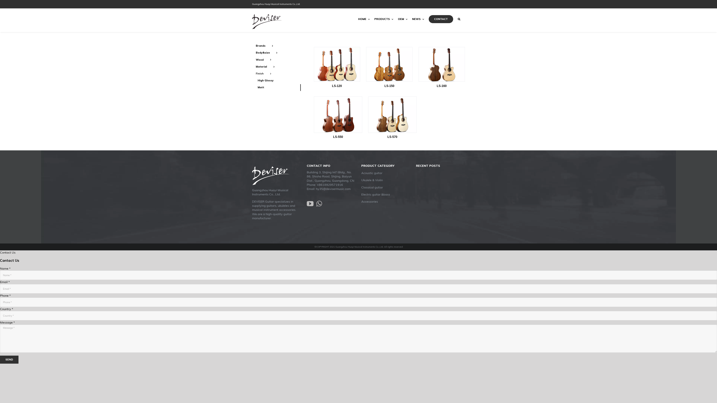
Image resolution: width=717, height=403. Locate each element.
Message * (7, 322)
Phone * (5, 295)
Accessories (369, 201)
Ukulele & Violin (372, 180)
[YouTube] (310, 203)
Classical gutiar (372, 187)
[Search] (459, 19)
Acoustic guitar (371, 173)
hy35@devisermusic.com (333, 189)
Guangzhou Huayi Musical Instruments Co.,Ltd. (276, 4)
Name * (5, 268)
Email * (5, 282)
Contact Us (7, 252)
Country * (6, 309)
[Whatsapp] (319, 203)
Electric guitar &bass (375, 194)
